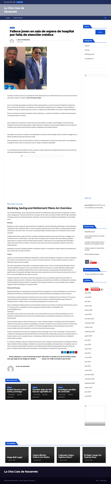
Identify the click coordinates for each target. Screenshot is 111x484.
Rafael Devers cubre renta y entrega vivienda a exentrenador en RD (16, 392)
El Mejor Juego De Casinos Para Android (92, 457)
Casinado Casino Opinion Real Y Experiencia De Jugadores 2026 (66, 458)
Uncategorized (89, 58)
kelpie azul (88, 198)
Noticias (12, 27)
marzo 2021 (88, 370)
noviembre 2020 (89, 379)
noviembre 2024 (89, 323)
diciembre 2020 (89, 374)
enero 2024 (88, 357)
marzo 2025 (88, 305)
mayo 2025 (88, 297)
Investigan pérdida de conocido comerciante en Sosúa (67, 392)
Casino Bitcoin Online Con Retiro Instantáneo (41, 457)
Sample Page (17, 18)
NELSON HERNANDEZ (24, 40)
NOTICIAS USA (89, 54)
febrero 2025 (88, 310)
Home (8, 18)
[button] (102, 18)
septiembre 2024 (90, 331)
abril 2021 (88, 366)
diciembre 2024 (89, 318)
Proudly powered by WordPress (11, 480)
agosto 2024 (88, 336)
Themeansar (32, 480)
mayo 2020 (88, 396)
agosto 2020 (88, 387)
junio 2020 (88, 392)
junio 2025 (88, 293)
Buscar (86, 26)
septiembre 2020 (90, 383)
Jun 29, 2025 (11, 460)
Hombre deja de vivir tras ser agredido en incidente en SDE (42, 391)
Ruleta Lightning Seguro (92, 254)
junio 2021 (88, 361)
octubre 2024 (88, 327)
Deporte (87, 45)
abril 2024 (88, 353)
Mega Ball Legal (89, 231)
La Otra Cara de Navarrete (21, 471)
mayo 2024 (88, 349)
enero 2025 (88, 314)
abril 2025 (88, 301)
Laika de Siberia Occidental (95, 423)
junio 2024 (88, 344)
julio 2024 (88, 340)
